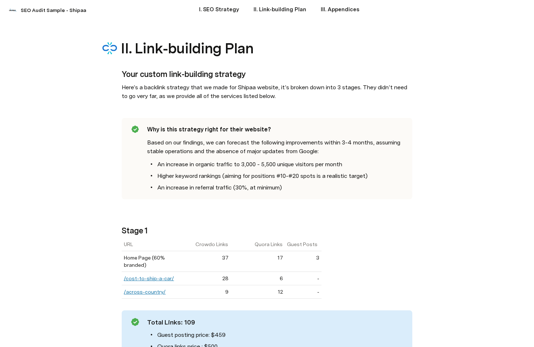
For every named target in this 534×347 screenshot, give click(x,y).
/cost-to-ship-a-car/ (149, 278)
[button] (126, 32)
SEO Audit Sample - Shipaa (53, 10)
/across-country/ (145, 292)
